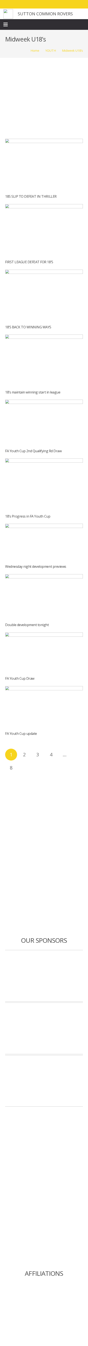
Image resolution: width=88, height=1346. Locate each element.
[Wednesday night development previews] (44, 526)
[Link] (8, 14)
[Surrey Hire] (44, 1081)
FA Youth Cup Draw (19, 678)
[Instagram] (73, 4)
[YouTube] (81, 4)
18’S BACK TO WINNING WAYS (28, 327)
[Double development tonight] (44, 577)
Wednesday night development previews (35, 566)
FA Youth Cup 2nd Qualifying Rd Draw (33, 451)
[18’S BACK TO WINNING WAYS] (44, 272)
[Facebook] (58, 4)
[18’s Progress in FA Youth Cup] (44, 461)
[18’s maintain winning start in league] (44, 337)
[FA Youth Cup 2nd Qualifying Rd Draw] (44, 402)
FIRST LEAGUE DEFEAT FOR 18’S (29, 262)
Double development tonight (27, 624)
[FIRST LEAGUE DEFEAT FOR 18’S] (44, 207)
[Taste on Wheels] (44, 976)
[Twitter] (65, 4)
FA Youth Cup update (21, 733)
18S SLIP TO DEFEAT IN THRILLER (31, 196)
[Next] (24, 768)
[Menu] (5, 24)
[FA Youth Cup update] (44, 689)
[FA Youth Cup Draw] (44, 635)
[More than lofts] (44, 1028)
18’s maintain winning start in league (32, 392)
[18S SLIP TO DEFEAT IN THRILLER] (44, 141)
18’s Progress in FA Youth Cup (27, 516)
